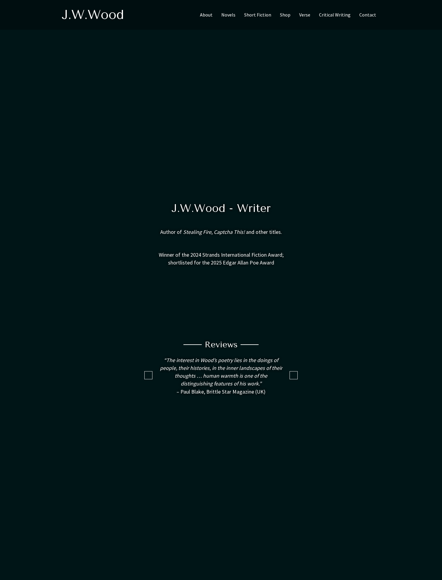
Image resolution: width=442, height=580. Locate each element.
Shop (285, 15)
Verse (304, 15)
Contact (367, 15)
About (206, 15)
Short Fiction (257, 15)
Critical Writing (335, 15)
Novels (228, 15)
